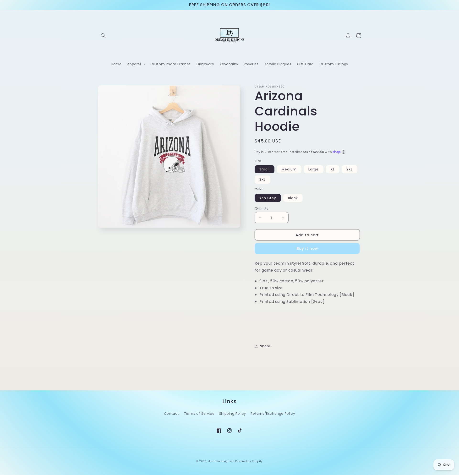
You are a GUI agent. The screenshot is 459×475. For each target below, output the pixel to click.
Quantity (261, 208)
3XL (262, 179)
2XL (349, 169)
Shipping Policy (232, 413)
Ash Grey (267, 198)
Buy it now (307, 248)
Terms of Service (199, 413)
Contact (171, 413)
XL (333, 169)
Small (264, 169)
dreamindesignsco (221, 461)
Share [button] (265, 346)
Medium (289, 169)
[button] (103, 35)
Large (313, 169)
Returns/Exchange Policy (273, 413)
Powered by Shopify (248, 461)
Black (293, 198)
